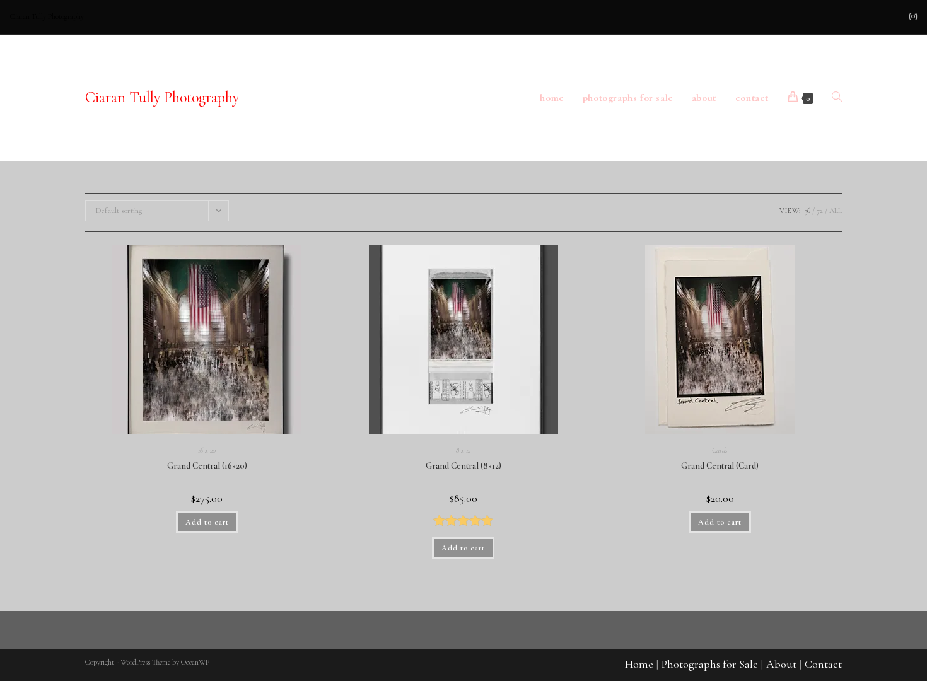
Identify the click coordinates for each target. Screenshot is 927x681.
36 (807, 210)
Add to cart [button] (207, 522)
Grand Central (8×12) (463, 465)
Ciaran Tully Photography (162, 97)
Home (639, 664)
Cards (720, 450)
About (781, 664)
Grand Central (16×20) (207, 465)
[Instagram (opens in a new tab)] (911, 17)
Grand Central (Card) (720, 465)
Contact (823, 664)
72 (820, 210)
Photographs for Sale (710, 664)
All (835, 210)
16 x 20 (207, 450)
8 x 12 (463, 450)
